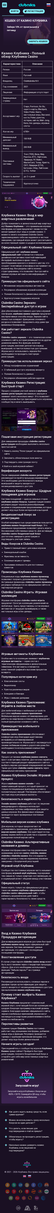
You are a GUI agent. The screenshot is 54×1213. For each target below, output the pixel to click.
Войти (14, 11)
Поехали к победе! (27, 1093)
